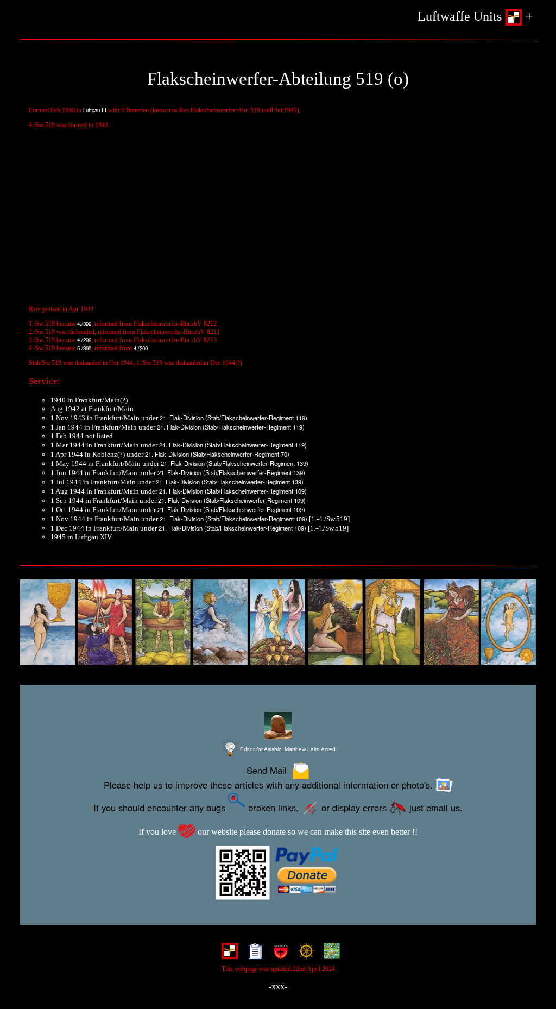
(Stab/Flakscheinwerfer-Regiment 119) (256, 417)
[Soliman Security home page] (278, 953)
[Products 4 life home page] (329, 953)
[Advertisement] (278, 223)
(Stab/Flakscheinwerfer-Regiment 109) (256, 491)
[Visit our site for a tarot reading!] (278, 622)
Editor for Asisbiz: (287, 749)
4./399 (84, 323)
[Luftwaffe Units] (227, 953)
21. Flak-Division (182, 417)
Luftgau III (94, 110)
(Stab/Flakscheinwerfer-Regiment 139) (257, 463)
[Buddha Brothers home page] (303, 953)
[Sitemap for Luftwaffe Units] (252, 953)
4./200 (141, 348)
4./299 (84, 340)
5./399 (84, 348)
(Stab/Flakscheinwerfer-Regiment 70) (240, 454)
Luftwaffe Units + (475, 16)
